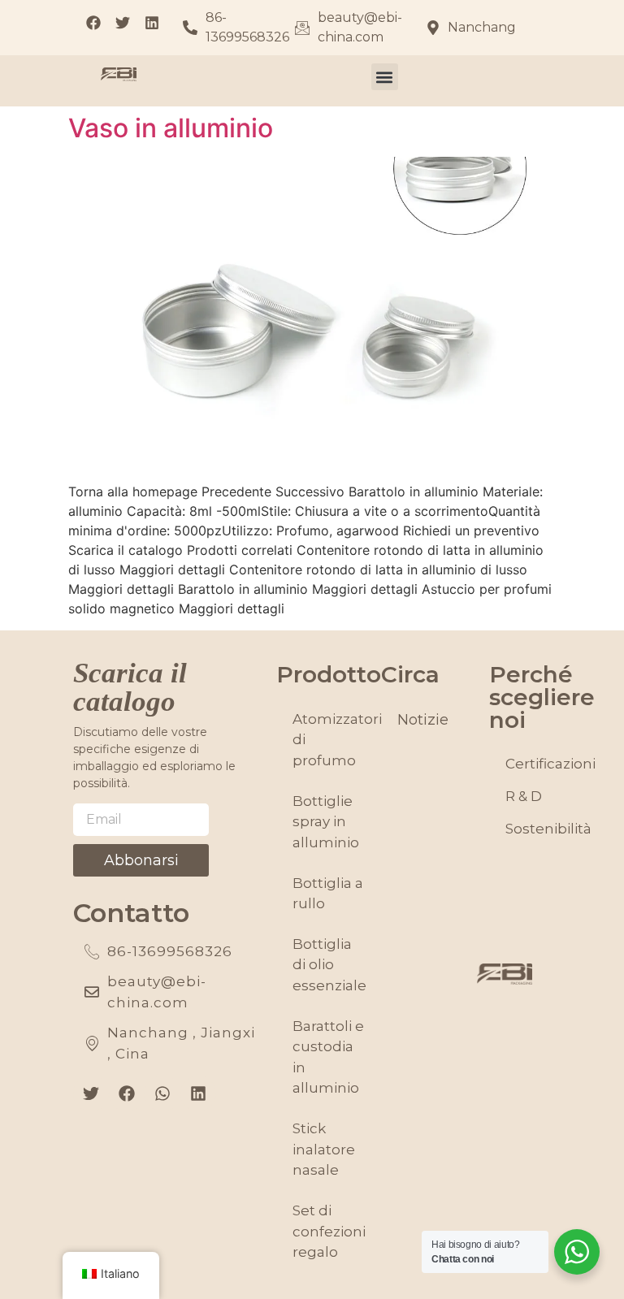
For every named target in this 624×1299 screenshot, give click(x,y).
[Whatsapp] (162, 1093)
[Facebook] (127, 1093)
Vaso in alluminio (170, 128)
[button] (384, 76)
